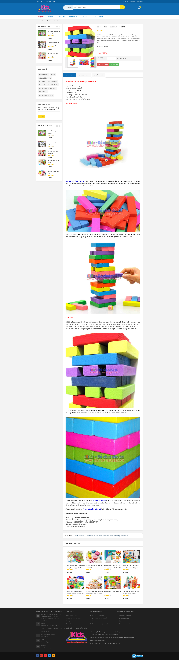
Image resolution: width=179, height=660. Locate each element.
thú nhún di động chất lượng (47, 88)
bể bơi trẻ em (43, 92)
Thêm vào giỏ (104, 64)
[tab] (69, 75)
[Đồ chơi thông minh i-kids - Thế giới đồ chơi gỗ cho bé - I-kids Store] (44, 8)
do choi (53, 74)
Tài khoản (125, 1)
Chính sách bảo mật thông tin (100, 624)
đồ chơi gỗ (42, 81)
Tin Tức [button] (85, 16)
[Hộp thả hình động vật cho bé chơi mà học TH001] (130, 578)
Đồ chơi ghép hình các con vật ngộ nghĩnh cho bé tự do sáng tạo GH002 (112, 568)
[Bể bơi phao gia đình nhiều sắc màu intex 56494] (42, 33)
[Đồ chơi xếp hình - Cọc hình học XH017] (93, 552)
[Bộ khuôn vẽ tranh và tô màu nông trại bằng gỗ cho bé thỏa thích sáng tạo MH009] (74, 552)
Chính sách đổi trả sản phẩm (100, 618)
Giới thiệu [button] (50, 16)
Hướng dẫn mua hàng (71, 615)
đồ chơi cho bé (52, 81)
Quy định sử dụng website (126, 621)
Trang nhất (40, 16)
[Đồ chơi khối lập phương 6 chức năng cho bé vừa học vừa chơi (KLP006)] (42, 55)
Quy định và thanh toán (125, 615)
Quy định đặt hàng (124, 618)
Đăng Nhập (140, 1)
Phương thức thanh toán (72, 621)
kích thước (42, 85)
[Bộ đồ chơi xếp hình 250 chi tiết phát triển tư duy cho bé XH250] (130, 552)
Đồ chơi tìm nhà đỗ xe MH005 (113, 591)
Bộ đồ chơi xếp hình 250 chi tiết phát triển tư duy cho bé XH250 (131, 568)
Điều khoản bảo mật (124, 624)
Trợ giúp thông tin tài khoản (73, 618)
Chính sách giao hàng (98, 615)
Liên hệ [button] (94, 16)
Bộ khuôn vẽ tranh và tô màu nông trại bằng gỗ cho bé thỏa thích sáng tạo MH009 (76, 568)
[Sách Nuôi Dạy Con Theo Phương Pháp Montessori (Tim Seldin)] (42, 44)
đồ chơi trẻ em (43, 74)
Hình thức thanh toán (71, 624)
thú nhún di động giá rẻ (46, 95)
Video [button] (101, 16)
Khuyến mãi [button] (61, 16)
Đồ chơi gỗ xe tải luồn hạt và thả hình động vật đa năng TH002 (94, 594)
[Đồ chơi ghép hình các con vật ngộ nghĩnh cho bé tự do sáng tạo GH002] (111, 552)
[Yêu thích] (78, 552)
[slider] (100, 30)
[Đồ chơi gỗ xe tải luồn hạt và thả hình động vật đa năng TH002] (93, 578)
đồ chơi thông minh (45, 78)
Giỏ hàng (132, 1)
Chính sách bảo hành (98, 621)
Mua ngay (115, 64)
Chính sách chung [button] (73, 16)
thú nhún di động (53, 85)
